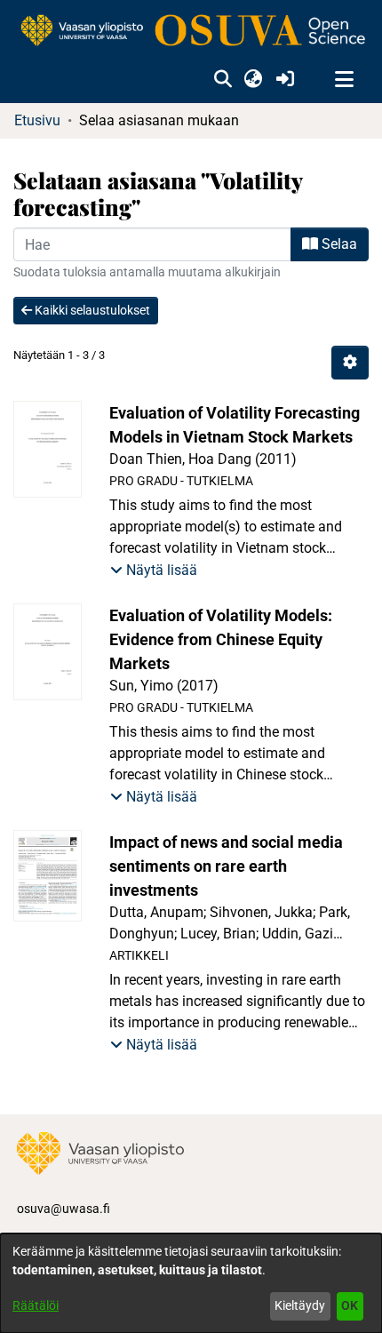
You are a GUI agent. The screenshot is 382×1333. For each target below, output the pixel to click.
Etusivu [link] (37, 120)
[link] (191, 31)
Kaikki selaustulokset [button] (91, 310)
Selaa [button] (337, 243)
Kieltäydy (300, 1305)
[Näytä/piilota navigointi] (344, 80)
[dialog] (191, 1283)
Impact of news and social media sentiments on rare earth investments (226, 866)
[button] (222, 80)
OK (349, 1305)
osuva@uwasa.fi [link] (63, 1208)
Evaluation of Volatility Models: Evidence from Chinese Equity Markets (220, 639)
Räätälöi (35, 1305)
